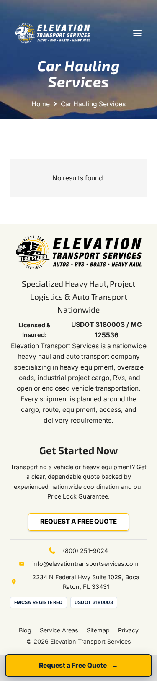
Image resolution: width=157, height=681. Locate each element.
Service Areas (59, 630)
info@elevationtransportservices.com (85, 563)
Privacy (128, 630)
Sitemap (98, 630)
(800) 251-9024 (85, 550)
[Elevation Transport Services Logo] (52, 33)
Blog (25, 630)
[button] (137, 33)
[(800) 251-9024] (56, 550)
